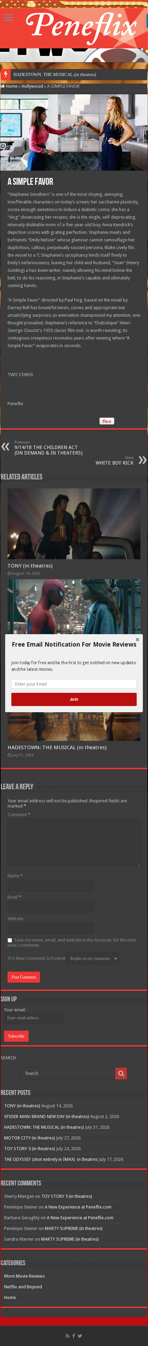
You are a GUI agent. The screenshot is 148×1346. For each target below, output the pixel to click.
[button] (74, 644)
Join (74, 699)
